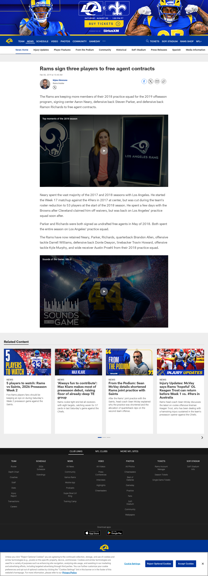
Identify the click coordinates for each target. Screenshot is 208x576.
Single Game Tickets (161, 480)
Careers (13, 506)
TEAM (13, 461)
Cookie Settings (132, 563)
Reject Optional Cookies (159, 563)
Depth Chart (13, 472)
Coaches (14, 477)
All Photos (130, 466)
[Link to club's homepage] (9, 41)
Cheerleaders (101, 490)
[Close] (202, 563)
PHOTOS (130, 461)
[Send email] (157, 83)
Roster (14, 466)
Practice (130, 490)
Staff (14, 482)
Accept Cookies (186, 563)
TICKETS (161, 461)
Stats (13, 488)
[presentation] (203, 438)
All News (70, 466)
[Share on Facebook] (144, 83)
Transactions (13, 501)
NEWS (70, 461)
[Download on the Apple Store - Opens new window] (92, 533)
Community (70, 472)
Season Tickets (161, 474)
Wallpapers (130, 514)
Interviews (101, 480)
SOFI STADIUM (193, 461)
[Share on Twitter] (150, 83)
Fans (130, 496)
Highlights (101, 485)
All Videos (101, 466)
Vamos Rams (70, 477)
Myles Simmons (60, 80)
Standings (40, 474)
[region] (104, 564)
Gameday (130, 485)
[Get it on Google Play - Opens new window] (114, 534)
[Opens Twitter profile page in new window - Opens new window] (55, 87)
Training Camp (70, 501)
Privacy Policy (69, 572)
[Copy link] (163, 81)
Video (101, 461)
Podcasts (70, 488)
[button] (104, 151)
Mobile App (70, 482)
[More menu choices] (104, 41)
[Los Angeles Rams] (104, 548)
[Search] (147, 41)
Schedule (41, 461)
